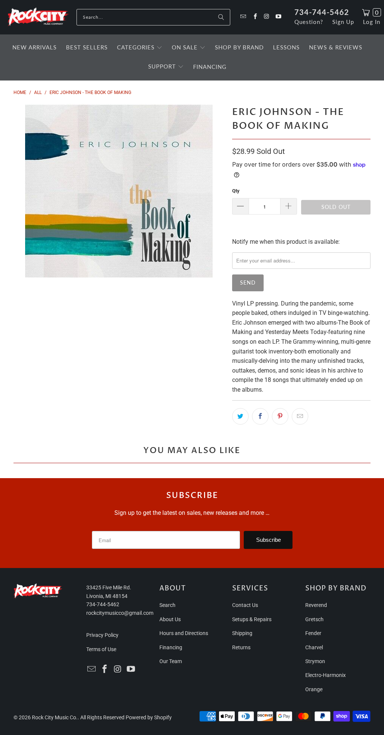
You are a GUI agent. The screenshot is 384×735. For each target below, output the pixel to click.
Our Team (170, 661)
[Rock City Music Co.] (38, 17)
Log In (371, 21)
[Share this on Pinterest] (280, 416)
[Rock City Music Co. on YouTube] (278, 17)
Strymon (315, 661)
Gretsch (314, 619)
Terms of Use (101, 649)
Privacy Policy (102, 635)
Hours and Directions (183, 633)
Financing (170, 647)
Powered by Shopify (149, 717)
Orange (313, 689)
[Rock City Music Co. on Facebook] (254, 17)
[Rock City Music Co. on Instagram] (266, 17)
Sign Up (343, 21)
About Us (170, 619)
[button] (139, 48)
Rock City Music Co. (55, 717)
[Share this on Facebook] (260, 416)
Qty (236, 191)
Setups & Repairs (252, 619)
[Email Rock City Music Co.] (243, 17)
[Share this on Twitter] (240, 416)
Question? (308, 21)
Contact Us (245, 605)
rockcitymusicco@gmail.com (119, 613)
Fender (313, 633)
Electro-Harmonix (325, 675)
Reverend (316, 605)
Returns (241, 647)
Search (167, 605)
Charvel (314, 647)
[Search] (221, 17)
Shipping (242, 633)
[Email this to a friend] (300, 416)
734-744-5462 (321, 11)
